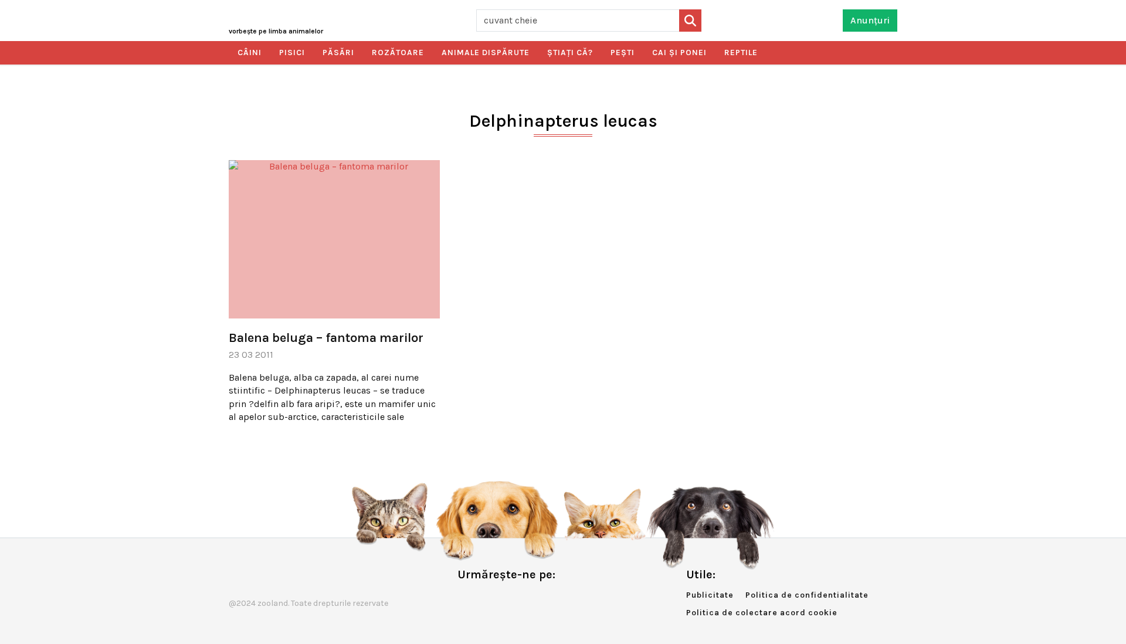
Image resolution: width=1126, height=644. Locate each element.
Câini (250, 52)
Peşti (623, 52)
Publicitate (710, 595)
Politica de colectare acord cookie (761, 613)
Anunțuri (870, 20)
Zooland (276, 31)
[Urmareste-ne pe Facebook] (466, 599)
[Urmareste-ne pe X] (485, 599)
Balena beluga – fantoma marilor (326, 337)
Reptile (741, 52)
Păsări (338, 52)
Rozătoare (398, 52)
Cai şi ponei (679, 52)
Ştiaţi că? (570, 52)
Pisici (292, 52)
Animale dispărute (486, 52)
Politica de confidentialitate (807, 595)
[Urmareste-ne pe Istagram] (505, 599)
